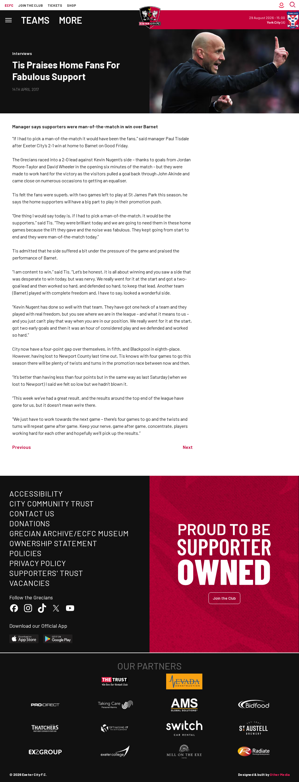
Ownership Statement (53, 543)
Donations (29, 523)
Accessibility (36, 493)
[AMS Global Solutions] (184, 704)
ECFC (9, 5)
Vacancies (29, 582)
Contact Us (32, 513)
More (70, 19)
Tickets (55, 5)
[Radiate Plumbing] (254, 751)
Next (188, 447)
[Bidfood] (254, 705)
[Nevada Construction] (184, 681)
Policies (25, 553)
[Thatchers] (45, 728)
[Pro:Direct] (45, 704)
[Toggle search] (293, 5)
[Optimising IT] (115, 728)
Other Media (280, 774)
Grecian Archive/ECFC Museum (69, 533)
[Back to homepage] (149, 17)
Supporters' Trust (46, 572)
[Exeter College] (115, 751)
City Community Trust (51, 503)
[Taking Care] (115, 704)
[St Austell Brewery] (254, 728)
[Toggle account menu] (281, 5)
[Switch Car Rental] (184, 728)
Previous (21, 447)
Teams (35, 19)
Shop (71, 5)
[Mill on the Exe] (184, 751)
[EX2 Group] (45, 751)
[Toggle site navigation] (8, 19)
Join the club (30, 5)
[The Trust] (115, 681)
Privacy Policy (37, 563)
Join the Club (224, 598)
